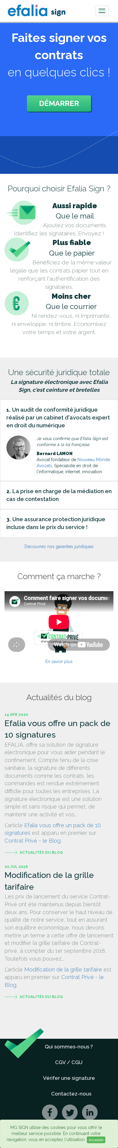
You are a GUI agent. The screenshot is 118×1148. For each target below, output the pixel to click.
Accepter (96, 1140)
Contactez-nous (71, 1094)
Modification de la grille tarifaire (63, 969)
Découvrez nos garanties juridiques (59, 546)
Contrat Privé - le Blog (33, 840)
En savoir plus (59, 661)
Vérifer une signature (69, 1078)
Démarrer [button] (59, 103)
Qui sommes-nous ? (69, 1047)
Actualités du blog (41, 852)
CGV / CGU (69, 1062)
